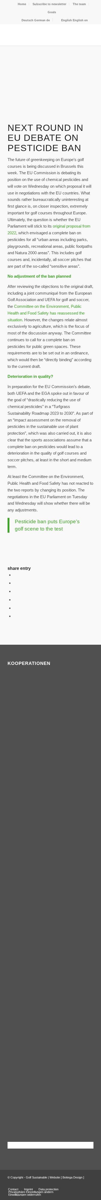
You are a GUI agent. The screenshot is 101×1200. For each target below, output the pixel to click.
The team (79, 4)
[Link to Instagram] (89, 1184)
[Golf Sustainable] (42, 35)
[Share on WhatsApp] (15, 591)
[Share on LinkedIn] (15, 608)
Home (22, 4)
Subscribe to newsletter (49, 4)
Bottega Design (72, 1177)
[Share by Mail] (15, 616)
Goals (52, 12)
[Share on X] (15, 583)
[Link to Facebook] (81, 1184)
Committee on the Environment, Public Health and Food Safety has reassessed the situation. (46, 313)
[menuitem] (22, 4)
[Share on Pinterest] (15, 599)
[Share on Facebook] (15, 575)
